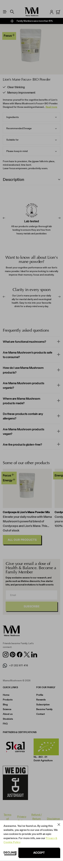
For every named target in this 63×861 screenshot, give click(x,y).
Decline (10, 852)
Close (59, 824)
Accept (39, 852)
